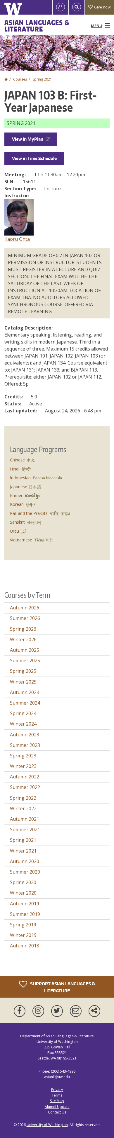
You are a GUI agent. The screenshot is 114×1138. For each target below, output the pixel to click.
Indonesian (20, 477)
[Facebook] (21, 1011)
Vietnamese (21, 540)
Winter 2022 (23, 808)
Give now (102, 7)
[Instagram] (39, 1011)
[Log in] (60, 7)
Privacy (57, 1089)
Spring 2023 (23, 755)
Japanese (18, 486)
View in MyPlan (27, 139)
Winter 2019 (23, 935)
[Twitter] (58, 1011)
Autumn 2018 (24, 945)
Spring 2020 (23, 882)
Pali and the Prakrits (29, 513)
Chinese (17, 460)
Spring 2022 (23, 798)
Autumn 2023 (24, 734)
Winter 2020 (23, 893)
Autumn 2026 (24, 607)
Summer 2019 (25, 914)
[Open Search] (76, 7)
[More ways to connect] (94, 1011)
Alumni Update (57, 1106)
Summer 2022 (25, 787)
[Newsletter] (77, 1011)
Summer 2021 (25, 829)
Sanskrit (17, 522)
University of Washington (47, 1124)
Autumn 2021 (24, 819)
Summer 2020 (25, 872)
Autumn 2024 (24, 692)
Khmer (16, 495)
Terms (57, 1095)
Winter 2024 (23, 724)
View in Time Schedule (34, 158)
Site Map (57, 1100)
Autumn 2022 (24, 776)
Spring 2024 (23, 713)
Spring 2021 (42, 79)
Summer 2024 (25, 703)
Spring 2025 (23, 671)
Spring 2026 (23, 629)
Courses (20, 79)
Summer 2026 (25, 618)
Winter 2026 (23, 639)
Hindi (14, 469)
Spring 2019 (23, 924)
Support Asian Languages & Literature (62, 987)
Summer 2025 (25, 660)
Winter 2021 (23, 851)
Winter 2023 (23, 766)
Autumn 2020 (24, 861)
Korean (17, 504)
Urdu (14, 531)
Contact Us (57, 1112)
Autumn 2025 (24, 650)
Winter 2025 (23, 682)
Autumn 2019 (24, 903)
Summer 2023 (25, 745)
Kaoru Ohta (17, 239)
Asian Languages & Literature (36, 25)
